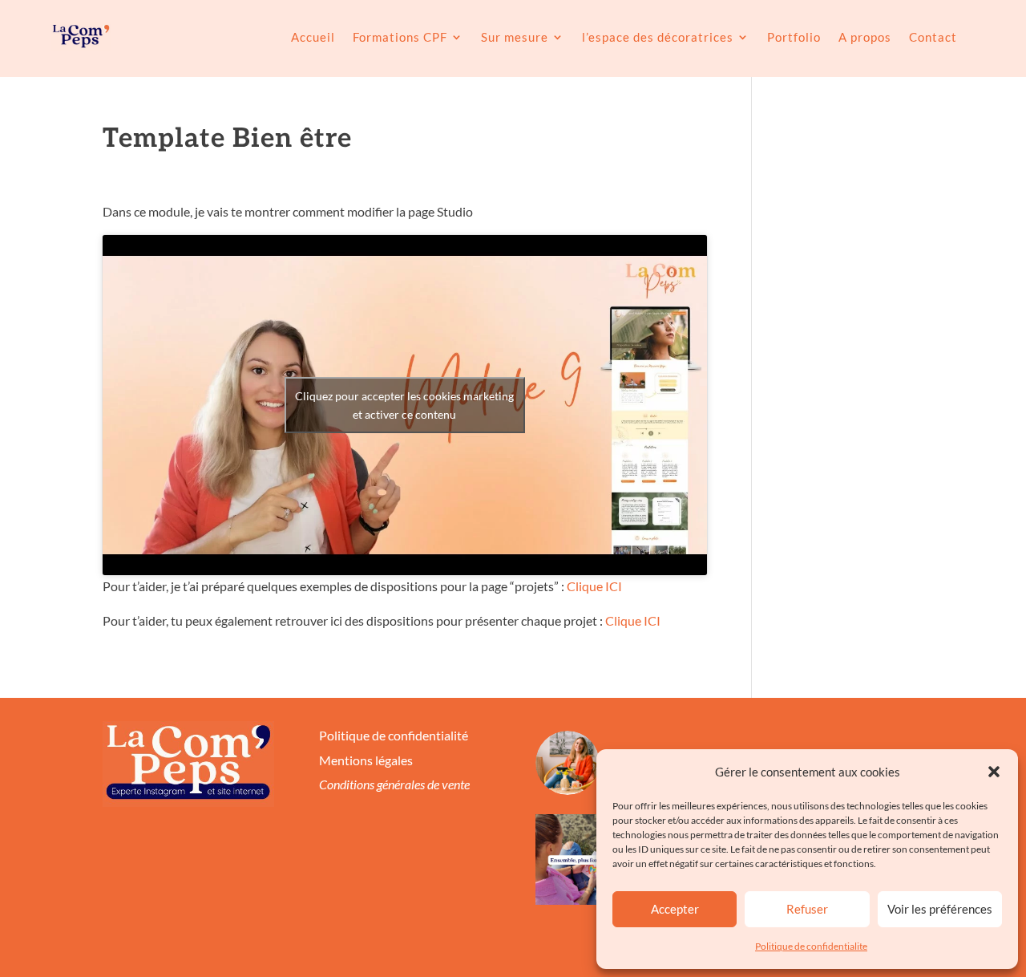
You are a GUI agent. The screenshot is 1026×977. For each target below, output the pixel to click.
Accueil (313, 37)
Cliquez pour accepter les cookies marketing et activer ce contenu (404, 405)
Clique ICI (594, 586)
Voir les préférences (939, 909)
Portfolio (794, 37)
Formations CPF (400, 37)
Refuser (807, 909)
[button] (994, 772)
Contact (933, 37)
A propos (864, 37)
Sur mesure (514, 37)
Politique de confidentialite (811, 946)
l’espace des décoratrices (657, 37)
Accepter (675, 909)
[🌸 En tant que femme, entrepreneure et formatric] (580, 859)
